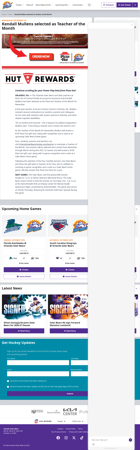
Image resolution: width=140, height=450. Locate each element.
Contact (60, 429)
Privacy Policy (70, 429)
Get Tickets (126, 5)
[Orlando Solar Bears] (7, 5)
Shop (28, 5)
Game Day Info (61, 5)
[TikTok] (82, 438)
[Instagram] (66, 438)
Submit (70, 393)
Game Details (25, 276)
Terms (80, 429)
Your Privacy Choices (58, 432)
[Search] (89, 5)
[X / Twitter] (74, 438)
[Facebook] (58, 438)
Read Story (25, 331)
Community (77, 5)
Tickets (19, 5)
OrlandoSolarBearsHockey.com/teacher (36, 144)
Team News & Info (43, 5)
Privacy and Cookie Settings (79, 432)
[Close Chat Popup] (133, 24)
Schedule (110, 5)
